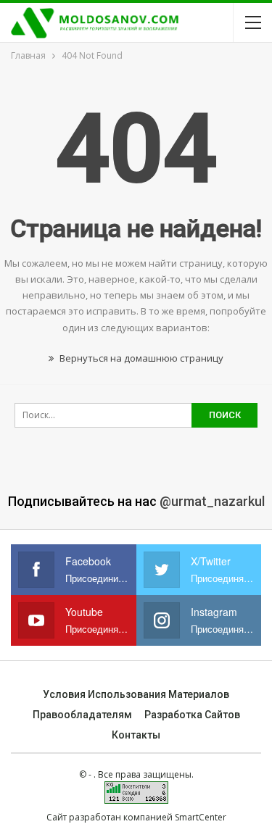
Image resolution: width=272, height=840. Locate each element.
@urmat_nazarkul (212, 501)
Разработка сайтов (192, 714)
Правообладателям (82, 714)
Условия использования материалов (136, 694)
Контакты (136, 735)
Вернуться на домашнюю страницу (140, 358)
